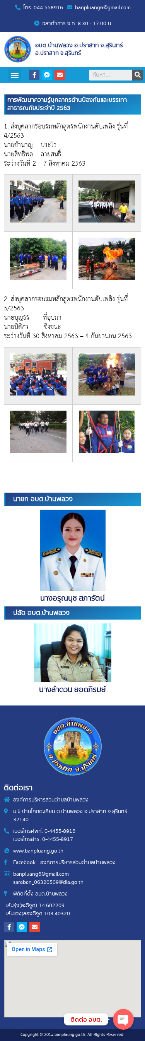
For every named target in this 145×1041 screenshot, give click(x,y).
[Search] (137, 75)
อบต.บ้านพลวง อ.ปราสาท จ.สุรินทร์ (79, 45)
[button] (14, 74)
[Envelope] (60, 75)
